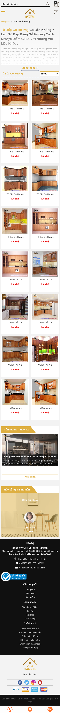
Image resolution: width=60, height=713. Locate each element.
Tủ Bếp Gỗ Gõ (15, 279)
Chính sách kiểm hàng (30, 640)
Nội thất (30, 615)
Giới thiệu (30, 593)
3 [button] (32, 531)
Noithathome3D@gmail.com (32, 568)
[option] (30, 450)
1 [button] (28, 531)
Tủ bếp (30, 611)
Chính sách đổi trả (30, 636)
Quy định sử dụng (30, 647)
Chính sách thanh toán (30, 644)
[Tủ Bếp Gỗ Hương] (15, 93)
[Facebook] (20, 682)
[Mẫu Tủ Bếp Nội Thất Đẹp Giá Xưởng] (30, 13)
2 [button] (30, 531)
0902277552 (25, 563)
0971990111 (38, 563)
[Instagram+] (33, 682)
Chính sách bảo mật (30, 628)
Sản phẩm (30, 597)
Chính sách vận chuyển (30, 632)
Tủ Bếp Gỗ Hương (15, 109)
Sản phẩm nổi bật (30, 607)
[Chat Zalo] (50, 709)
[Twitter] (26, 682)
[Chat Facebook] (30, 709)
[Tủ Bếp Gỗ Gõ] (15, 264)
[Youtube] (40, 682)
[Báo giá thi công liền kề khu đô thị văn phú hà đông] (30, 450)
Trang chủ (30, 589)
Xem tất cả (30, 476)
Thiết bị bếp (30, 618)
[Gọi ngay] (10, 709)
